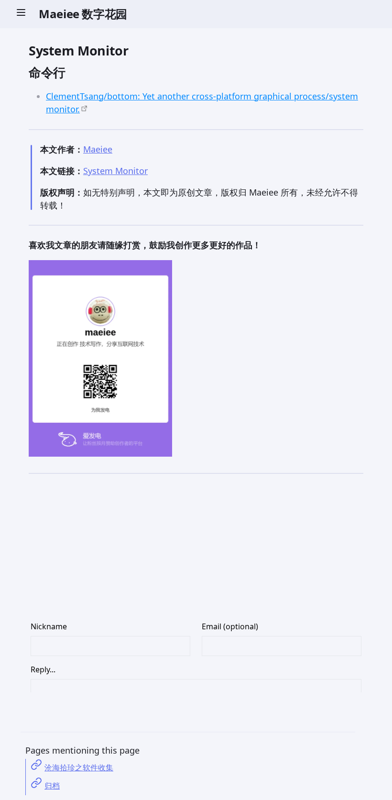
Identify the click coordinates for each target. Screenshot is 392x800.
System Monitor (115, 170)
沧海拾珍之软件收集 (78, 767)
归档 (52, 785)
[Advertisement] (196, 554)
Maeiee (97, 149)
